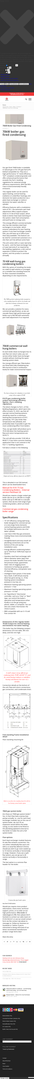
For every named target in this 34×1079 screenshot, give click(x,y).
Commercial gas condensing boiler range (15, 510)
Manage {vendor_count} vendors (9, 78)
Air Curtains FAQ (7, 1026)
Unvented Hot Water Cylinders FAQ (11, 1018)
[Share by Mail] (29, 941)
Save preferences (24, 84)
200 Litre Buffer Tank (7, 971)
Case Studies (6, 1066)
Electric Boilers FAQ (7, 1015)
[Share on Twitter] (7, 941)
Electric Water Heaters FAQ (9, 1021)
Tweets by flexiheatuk (8, 1049)
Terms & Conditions (7, 1069)
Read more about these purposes (10, 80)
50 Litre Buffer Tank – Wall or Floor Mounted (12, 978)
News (4, 105)
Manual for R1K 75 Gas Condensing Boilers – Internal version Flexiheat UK (16, 489)
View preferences (14, 84)
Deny (7, 84)
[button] (17, 27)
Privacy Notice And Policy (7, 88)
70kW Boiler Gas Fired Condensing (17, 126)
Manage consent (5, 1078)
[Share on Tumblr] (20, 941)
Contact (4, 1058)
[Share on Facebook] (4, 941)
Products (19, 106)
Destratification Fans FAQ (9, 1024)
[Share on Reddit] (26, 941)
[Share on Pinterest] (13, 941)
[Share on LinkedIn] (17, 941)
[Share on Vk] (23, 941)
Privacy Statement (5, 90)
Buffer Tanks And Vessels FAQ (10, 1029)
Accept (2, 84)
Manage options (5, 74)
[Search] (25, 99)
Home (10, 106)
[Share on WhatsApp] (10, 941)
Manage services (5, 76)
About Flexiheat (6, 1061)
